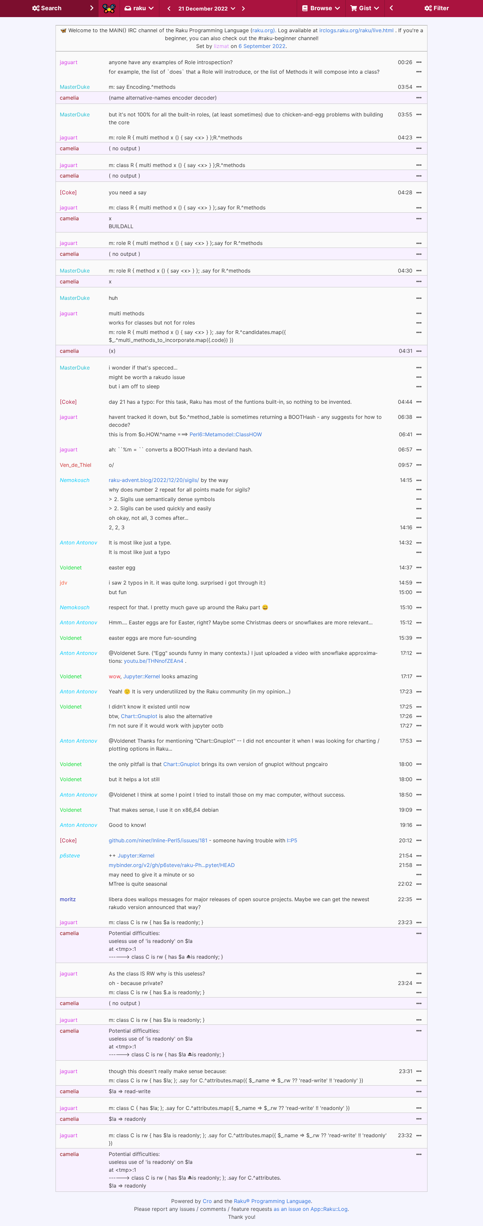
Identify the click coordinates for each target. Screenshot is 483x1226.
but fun (117, 592)
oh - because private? (136, 983)
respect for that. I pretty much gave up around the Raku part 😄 (188, 607)
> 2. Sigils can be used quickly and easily (160, 508)
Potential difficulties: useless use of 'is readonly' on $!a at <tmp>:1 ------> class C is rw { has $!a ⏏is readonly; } (166, 1042)
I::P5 (292, 840)
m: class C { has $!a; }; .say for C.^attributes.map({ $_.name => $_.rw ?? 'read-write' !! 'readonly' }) (229, 1108)
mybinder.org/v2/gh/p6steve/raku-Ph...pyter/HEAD (172, 865)
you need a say (128, 192)
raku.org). (264, 30)
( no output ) (124, 148)
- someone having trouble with (203, 840)
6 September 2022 (262, 46)
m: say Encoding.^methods (142, 87)
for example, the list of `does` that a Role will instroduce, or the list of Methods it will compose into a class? (244, 71)
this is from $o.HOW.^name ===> (185, 434)
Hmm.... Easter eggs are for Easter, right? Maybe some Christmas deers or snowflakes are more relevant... (241, 622)
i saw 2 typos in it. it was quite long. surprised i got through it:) (187, 582)
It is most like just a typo (139, 552)
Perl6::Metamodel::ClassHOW (226, 434)
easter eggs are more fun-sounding (152, 638)
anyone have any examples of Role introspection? (171, 62)
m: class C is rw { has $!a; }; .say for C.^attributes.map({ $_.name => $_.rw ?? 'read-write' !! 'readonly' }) (236, 1080)
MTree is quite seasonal (138, 883)
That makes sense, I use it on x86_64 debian (163, 809)
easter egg (122, 567)
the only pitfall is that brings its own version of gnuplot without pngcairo (218, 764)
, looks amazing (153, 676)
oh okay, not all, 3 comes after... (148, 518)
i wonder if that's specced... (143, 367)
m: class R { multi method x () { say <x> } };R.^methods (177, 165)
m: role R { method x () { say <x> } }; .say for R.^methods (179, 270)
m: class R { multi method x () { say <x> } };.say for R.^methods (187, 207)
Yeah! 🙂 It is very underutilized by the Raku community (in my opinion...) (200, 691)
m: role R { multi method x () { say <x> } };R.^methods (175, 137)
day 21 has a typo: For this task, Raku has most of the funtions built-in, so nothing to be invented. (230, 401)
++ (131, 855)
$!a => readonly (127, 1119)
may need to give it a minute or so (152, 874)
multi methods (126, 313)
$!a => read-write (129, 1091)
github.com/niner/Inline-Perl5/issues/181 (158, 840)
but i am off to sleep (134, 386)
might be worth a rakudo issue (147, 377)
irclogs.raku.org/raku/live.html (356, 30)
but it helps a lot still (134, 779)
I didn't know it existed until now (149, 706)
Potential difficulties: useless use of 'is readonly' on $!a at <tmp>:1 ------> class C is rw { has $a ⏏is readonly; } (166, 945)
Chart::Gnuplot (139, 716)
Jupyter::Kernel (141, 676)
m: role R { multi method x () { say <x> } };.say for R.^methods (186, 243)
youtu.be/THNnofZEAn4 (153, 661)
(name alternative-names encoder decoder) (163, 97)
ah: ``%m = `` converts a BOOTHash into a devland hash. (180, 449)
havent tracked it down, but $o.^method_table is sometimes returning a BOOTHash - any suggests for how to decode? (245, 421)
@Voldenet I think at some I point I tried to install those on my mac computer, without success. (227, 794)
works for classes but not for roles (152, 322)
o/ (111, 465)
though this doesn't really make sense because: (167, 1071)
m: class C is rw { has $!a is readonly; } (157, 1020)
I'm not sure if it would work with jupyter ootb (166, 725)
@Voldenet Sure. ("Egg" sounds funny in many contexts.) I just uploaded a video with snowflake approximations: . (243, 657)
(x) (112, 351)
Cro (207, 1201)
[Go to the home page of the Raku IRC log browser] (109, 8)
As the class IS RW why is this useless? (157, 973)
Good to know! (127, 825)
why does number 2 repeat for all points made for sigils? (179, 489)
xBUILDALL (121, 222)
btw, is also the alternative (160, 716)
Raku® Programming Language (272, 1201)
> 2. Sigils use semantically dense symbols (162, 499)
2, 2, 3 (117, 527)
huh (113, 298)
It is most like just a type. (140, 542)
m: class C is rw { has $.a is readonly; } (157, 992)
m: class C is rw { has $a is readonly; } (156, 922)
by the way (168, 480)
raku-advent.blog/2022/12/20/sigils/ (154, 480)
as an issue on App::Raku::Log (311, 1209)
